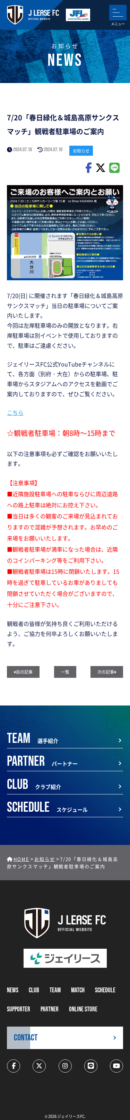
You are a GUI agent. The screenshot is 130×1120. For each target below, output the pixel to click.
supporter (18, 1009)
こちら (15, 412)
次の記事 (105, 672)
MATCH (78, 990)
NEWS (12, 990)
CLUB (34, 990)
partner (50, 1009)
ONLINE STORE (83, 1009)
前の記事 (24, 672)
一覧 (65, 672)
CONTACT (25, 1037)
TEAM (55, 990)
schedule (105, 990)
